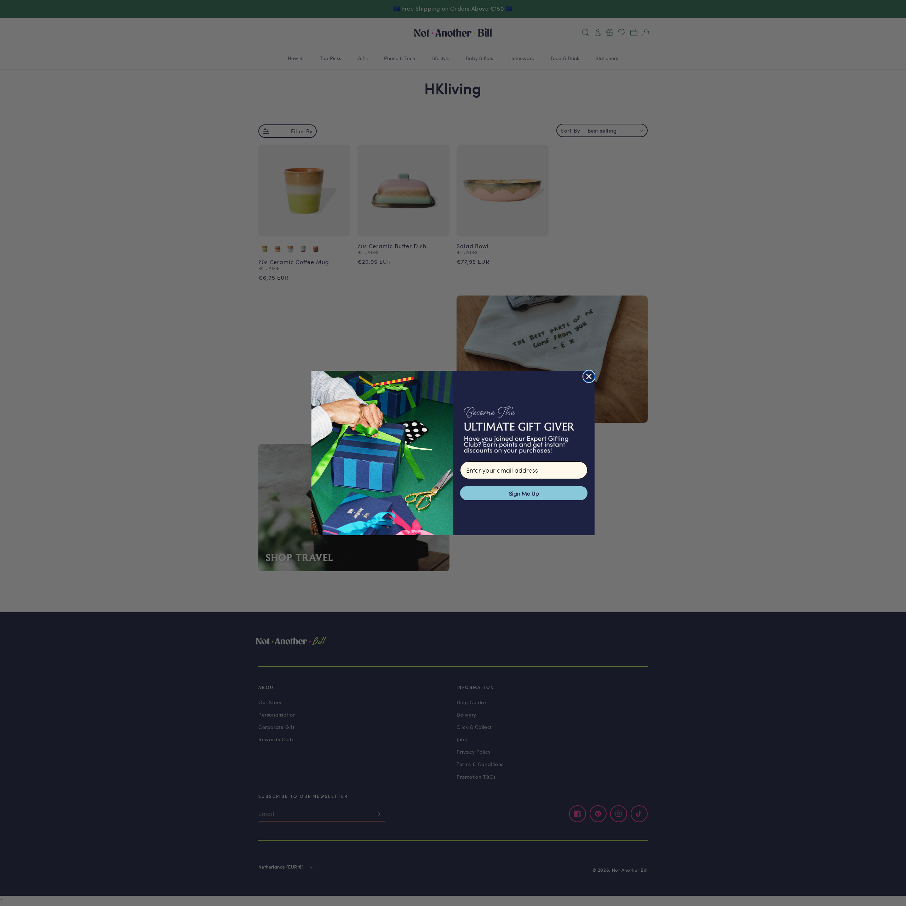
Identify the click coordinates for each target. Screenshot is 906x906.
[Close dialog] (589, 376)
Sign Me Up (524, 493)
